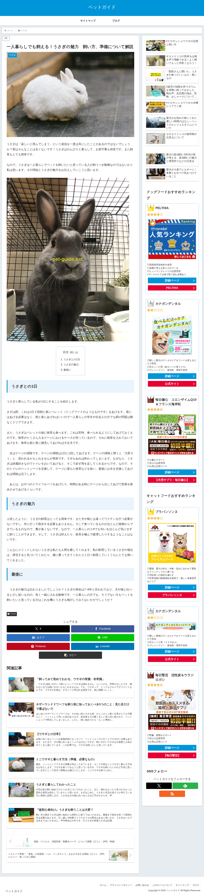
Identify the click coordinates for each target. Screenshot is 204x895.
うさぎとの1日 (71, 359)
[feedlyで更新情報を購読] (185, 786)
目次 (66, 352)
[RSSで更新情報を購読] (172, 794)
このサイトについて (162, 885)
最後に (67, 369)
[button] (70, 655)
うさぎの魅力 (71, 364)
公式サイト (172, 383)
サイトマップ (182, 885)
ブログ (195, 885)
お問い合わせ (142, 885)
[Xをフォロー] (159, 786)
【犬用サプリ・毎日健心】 (172, 480)
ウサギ (13, 614)
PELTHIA (172, 287)
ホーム (103, 885)
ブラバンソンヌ (172, 595)
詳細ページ (172, 280)
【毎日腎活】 (172, 755)
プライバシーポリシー (121, 885)
